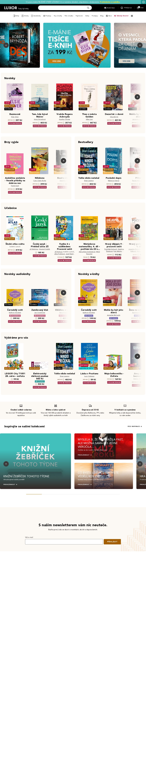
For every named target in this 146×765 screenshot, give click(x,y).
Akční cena (83, 365)
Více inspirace (134, 426)
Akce (110, 16)
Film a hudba (69, 16)
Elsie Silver (15, 117)
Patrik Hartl (15, 186)
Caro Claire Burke (39, 181)
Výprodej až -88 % (86, 368)
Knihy (17, 16)
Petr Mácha (118, 251)
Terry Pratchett (64, 313)
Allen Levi (89, 119)
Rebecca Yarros (113, 181)
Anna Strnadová (40, 119)
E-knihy (26, 16)
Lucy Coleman (89, 376)
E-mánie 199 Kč (84, 305)
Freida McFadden (138, 181)
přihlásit (112, 542)
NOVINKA (8, 109)
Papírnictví (79, 16)
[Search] (88, 8)
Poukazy (48, 16)
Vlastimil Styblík (44, 249)
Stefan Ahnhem (138, 379)
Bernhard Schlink (138, 313)
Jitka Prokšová (59, 254)
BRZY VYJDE (9, 173)
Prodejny (95, 16)
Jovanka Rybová (134, 249)
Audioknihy (37, 16)
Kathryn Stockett (15, 313)
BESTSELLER (9, 106)
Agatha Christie (64, 119)
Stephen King (64, 181)
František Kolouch (110, 249)
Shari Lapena (89, 181)
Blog (101, 16)
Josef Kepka (70, 254)
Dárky (87, 16)
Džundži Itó (114, 117)
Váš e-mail (29, 537)
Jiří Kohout (58, 252)
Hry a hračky (58, 16)
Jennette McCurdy (139, 119)
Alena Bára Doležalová (87, 252)
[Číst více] (77, 45)
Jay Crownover (39, 313)
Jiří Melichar (34, 249)
